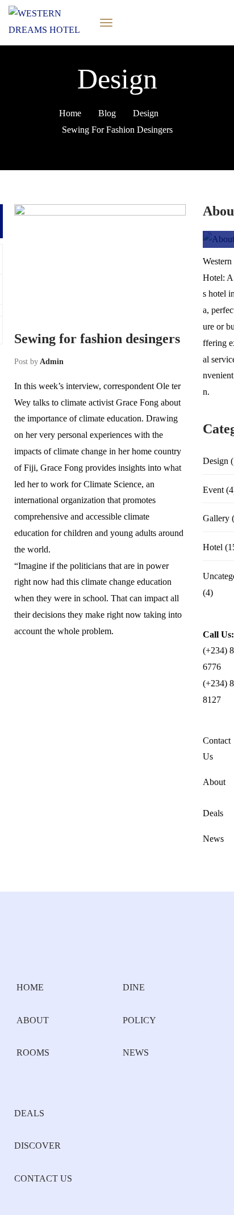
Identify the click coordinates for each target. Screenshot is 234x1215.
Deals (213, 813)
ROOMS (32, 1052)
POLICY (139, 1020)
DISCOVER (37, 1145)
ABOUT (32, 1020)
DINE (134, 987)
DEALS (29, 1113)
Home (70, 113)
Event (213, 490)
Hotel (213, 547)
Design (145, 113)
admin (52, 361)
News (213, 838)
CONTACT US (43, 1178)
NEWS (136, 1052)
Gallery (216, 518)
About (214, 782)
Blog (107, 113)
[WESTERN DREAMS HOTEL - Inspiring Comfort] (47, 22)
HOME (30, 987)
